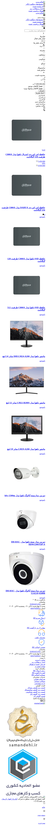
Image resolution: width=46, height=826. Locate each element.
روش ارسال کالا (39, 671)
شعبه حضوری (40, 666)
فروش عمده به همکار (37, 664)
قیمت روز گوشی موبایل (36, 688)
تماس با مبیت (40, 660)
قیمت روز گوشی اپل (37, 694)
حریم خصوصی (39, 683)
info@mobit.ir (35, 608)
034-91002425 (35, 604)
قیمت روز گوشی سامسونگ (35, 690)
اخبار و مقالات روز (38, 662)
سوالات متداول (39, 681)
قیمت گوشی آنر (39, 696)
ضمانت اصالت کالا (38, 675)
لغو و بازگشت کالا (38, 673)
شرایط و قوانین (39, 679)
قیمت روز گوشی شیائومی (35, 692)
